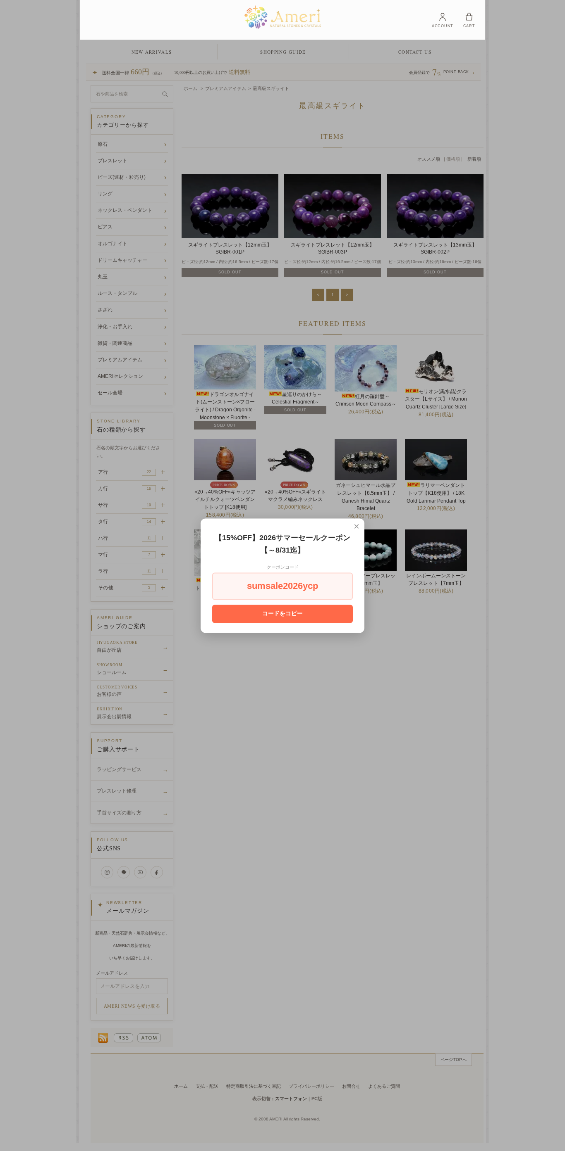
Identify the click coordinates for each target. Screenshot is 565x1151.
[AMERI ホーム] (282, 17)
